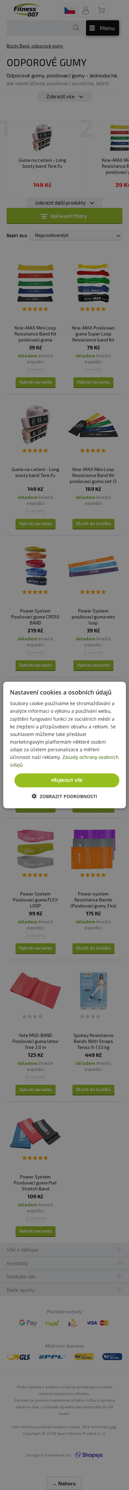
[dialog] (64, 745)
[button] (64, 796)
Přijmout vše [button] (67, 780)
